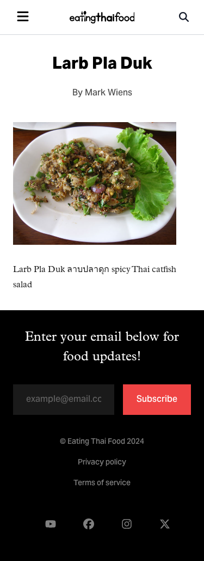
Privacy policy (102, 463)
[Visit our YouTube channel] (51, 524)
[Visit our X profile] (165, 524)
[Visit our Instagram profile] (127, 524)
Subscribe (157, 399)
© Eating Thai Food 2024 (102, 442)
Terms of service (102, 483)
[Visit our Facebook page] (89, 524)
